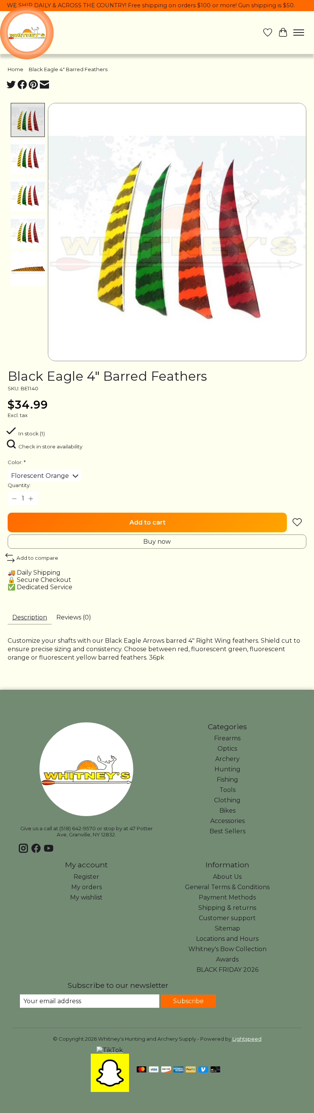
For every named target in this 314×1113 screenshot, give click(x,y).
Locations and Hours (227, 938)
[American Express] (178, 1070)
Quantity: (19, 485)
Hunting (227, 769)
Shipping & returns (227, 907)
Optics (227, 748)
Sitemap (227, 928)
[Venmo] (203, 1070)
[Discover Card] (166, 1070)
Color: (17, 462)
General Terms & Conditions (227, 887)
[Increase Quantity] (31, 499)
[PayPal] (191, 1070)
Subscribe (188, 1001)
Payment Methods (227, 897)
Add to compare (37, 558)
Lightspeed (247, 1039)
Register (86, 876)
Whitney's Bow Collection (227, 949)
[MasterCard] (142, 1070)
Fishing (227, 779)
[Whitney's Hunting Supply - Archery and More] (27, 32)
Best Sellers (227, 831)
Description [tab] (29, 617)
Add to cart (147, 522)
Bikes (227, 810)
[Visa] (154, 1070)
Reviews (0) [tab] (73, 617)
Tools (227, 790)
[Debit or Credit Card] (216, 1070)
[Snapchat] (110, 1089)
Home (15, 69)
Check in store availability (50, 446)
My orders (86, 887)
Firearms (227, 738)
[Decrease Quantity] (15, 499)
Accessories (227, 821)
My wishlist (86, 897)
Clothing (227, 800)
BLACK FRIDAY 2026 (227, 969)
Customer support (227, 918)
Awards (227, 959)
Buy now (157, 541)
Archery (227, 759)
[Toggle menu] (298, 32)
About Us (227, 876)
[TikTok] (109, 1050)
